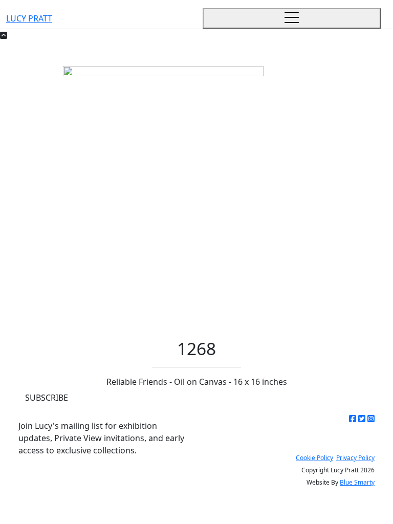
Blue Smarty (357, 482)
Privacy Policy (355, 457)
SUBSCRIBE (46, 397)
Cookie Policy (314, 457)
